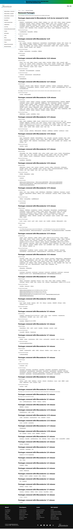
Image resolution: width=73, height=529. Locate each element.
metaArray (66, 240)
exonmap (21, 444)
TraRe (57, 156)
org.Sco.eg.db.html (49, 373)
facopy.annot (27, 286)
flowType (29, 239)
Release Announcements (8, 44)
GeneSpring (22, 438)
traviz (35, 47)
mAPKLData (31, 130)
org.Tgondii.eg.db (57, 373)
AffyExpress (22, 210)
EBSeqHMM (57, 104)
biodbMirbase (29, 121)
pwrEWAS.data (50, 130)
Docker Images (53, 515)
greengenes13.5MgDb (46, 230)
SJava (31, 382)
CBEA (58, 62)
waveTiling (40, 262)
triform (31, 258)
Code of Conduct (8, 518)
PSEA (44, 108)
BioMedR (21, 339)
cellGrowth (43, 261)
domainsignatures (32, 339)
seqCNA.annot (61, 130)
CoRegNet (31, 104)
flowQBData (25, 308)
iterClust (26, 107)
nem (66, 261)
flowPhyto (44, 401)
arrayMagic (31, 475)
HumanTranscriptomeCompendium (53, 101)
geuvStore (21, 386)
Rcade (62, 154)
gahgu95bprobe (22, 372)
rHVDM (31, 282)
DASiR (30, 380)
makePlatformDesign (34, 438)
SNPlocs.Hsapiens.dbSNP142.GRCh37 (41, 183)
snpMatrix (68, 438)
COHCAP (43, 121)
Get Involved (6, 33)
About (23, 10)
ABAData (21, 198)
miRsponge (22, 304)
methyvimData (62, 250)
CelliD (52, 23)
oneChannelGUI (46, 339)
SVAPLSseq (25, 246)
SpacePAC (67, 65)
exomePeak (59, 280)
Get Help (38, 518)
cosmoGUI (25, 422)
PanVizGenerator (48, 193)
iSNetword (44, 475)
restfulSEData (33, 113)
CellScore (49, 44)
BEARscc (54, 62)
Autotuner (28, 167)
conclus (56, 153)
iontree (57, 339)
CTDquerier (22, 261)
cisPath (58, 44)
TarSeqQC (21, 142)
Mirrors (5, 37)
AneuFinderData (27, 51)
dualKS (37, 192)
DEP (20, 42)
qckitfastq (40, 45)
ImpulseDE (35, 240)
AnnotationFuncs (34, 210)
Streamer (66, 42)
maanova (37, 139)
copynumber (55, 137)
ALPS (25, 192)
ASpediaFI (32, 137)
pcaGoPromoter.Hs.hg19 (32, 251)
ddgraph (25, 339)
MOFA (59, 241)
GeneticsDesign (53, 239)
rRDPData (35, 31)
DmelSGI (21, 94)
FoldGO (37, 105)
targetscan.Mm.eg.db (36, 74)
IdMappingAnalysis (59, 258)
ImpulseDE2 (41, 240)
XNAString (39, 47)
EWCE (37, 339)
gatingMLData (22, 160)
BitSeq (30, 153)
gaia (28, 154)
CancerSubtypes (66, 103)
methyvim (42, 241)
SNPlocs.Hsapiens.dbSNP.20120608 (56, 182)
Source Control (22, 515)
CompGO (28, 211)
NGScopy (44, 302)
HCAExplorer (46, 212)
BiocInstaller (27, 315)
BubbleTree (22, 22)
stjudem (67, 130)
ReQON (52, 108)
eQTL (21, 225)
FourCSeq (38, 239)
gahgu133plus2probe (31, 371)
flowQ (21, 302)
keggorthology (31, 454)
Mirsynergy (47, 241)
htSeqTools (34, 302)
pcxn (24, 108)
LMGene (50, 260)
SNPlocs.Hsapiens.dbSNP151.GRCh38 (55, 183)
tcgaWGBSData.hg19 (35, 198)
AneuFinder (49, 62)
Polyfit (53, 214)
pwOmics (27, 103)
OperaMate (41, 328)
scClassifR (64, 193)
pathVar (21, 108)
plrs (67, 243)
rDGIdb (32, 85)
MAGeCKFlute (68, 63)
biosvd (67, 262)
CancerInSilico (22, 101)
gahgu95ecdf (22, 373)
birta (70, 262)
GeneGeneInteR (39, 63)
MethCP (46, 139)
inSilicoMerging (50, 380)
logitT (50, 123)
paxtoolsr (35, 65)
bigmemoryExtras (47, 210)
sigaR (54, 244)
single (70, 87)
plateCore (27, 282)
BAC (27, 153)
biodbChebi (38, 23)
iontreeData (22, 320)
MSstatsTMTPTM (28, 193)
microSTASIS (22, 26)
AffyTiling (21, 380)
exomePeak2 (22, 105)
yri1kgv (65, 221)
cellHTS (25, 380)
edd (20, 433)
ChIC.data (26, 130)
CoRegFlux (33, 211)
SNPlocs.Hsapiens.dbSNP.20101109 (42, 182)
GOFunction (68, 239)
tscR (25, 142)
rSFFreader (60, 302)
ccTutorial (21, 130)
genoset (35, 212)
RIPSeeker (31, 262)
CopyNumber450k (27, 350)
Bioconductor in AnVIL (55, 517)
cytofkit (42, 315)
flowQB (24, 302)
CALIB (38, 261)
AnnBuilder (22, 465)
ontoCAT (35, 328)
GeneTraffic (27, 438)
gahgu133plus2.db (62, 369)
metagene (30, 107)
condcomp (39, 282)
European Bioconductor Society (9, 28)
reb (27, 244)
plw (42, 260)
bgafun (49, 262)
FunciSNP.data (30, 250)
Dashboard (7, 515)
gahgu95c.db (29, 372)
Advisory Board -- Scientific (9, 13)
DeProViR (29, 63)
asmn (21, 401)
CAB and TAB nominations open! (33, 2)
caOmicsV (36, 167)
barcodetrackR (22, 23)
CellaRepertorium (23, 87)
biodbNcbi (35, 44)
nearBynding (42, 26)
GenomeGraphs (27, 280)
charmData (22, 286)
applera (30, 486)
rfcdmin (36, 491)
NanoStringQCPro (60, 139)
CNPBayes (64, 280)
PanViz (28, 65)
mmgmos (26, 486)
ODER (30, 140)
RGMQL (62, 65)
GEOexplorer (35, 25)
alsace (28, 192)
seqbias (25, 126)
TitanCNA (26, 47)
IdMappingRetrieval (67, 258)
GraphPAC (54, 63)
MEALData (27, 332)
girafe (28, 62)
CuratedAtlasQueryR (28, 22)
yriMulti (64, 251)
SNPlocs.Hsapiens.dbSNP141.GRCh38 (26, 183)
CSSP (62, 121)
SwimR (21, 194)
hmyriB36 (48, 221)
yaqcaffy (25, 217)
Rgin (25, 170)
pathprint (50, 243)
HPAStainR (69, 122)
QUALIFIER (22, 258)
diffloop (51, 167)
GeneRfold (24, 433)
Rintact (24, 459)
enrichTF (64, 104)
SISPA (33, 126)
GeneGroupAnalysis (33, 417)
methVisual (37, 241)
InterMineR (62, 105)
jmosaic (55, 380)
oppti (32, 45)
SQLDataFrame (58, 27)
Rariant (24, 244)
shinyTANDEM (49, 244)
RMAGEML (38, 433)
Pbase (46, 280)
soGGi (45, 27)
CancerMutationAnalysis (62, 210)
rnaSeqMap (40, 215)
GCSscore (45, 122)
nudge (34, 316)
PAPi (69, 261)
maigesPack (63, 101)
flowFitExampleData (23, 250)
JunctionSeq (49, 240)
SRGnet (68, 193)
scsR (44, 244)
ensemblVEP (43, 101)
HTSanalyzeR (33, 280)
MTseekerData (22, 268)
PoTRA (55, 154)
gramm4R (68, 192)
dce (25, 63)
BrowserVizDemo (23, 328)
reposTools (22, 491)
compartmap (38, 101)
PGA (60, 243)
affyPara (21, 192)
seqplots (53, 215)
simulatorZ (58, 215)
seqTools (21, 47)
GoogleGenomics (62, 315)
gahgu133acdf (28, 369)
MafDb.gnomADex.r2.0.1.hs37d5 (25, 293)
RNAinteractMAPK (27, 94)
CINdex (54, 44)
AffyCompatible (22, 153)
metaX (59, 380)
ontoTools (29, 433)
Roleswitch (31, 244)
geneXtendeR (28, 25)
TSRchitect (51, 170)
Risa (67, 87)
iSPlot (40, 475)
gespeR (49, 63)
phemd (32, 108)
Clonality (38, 121)
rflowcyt (49, 438)
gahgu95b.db (59, 371)
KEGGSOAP (43, 417)
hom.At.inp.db (22, 272)
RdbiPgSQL (44, 438)
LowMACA (54, 123)
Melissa (54, 25)
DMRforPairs (27, 122)
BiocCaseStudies (54, 210)
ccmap (45, 44)
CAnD (32, 167)
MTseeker (27, 261)
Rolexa (21, 382)
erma (25, 62)
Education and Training (40, 509)
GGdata (46, 250)
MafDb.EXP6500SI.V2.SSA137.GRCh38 (54, 273)
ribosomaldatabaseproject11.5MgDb (58, 230)
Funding (5, 31)
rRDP (63, 42)
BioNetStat (60, 103)
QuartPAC (46, 65)
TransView (30, 47)
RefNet (24, 260)
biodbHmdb (25, 44)
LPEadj (58, 123)
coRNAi (33, 350)
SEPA (35, 282)
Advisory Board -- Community (9, 11)
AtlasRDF (21, 350)
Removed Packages (7, 46)
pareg (32, 65)
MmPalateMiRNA (53, 241)
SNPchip (21, 280)
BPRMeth (47, 23)
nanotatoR (42, 87)
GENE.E (37, 350)
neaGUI (67, 380)
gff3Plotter (22, 486)
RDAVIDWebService (23, 215)
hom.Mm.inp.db (53, 272)
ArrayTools (40, 210)
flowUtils (21, 154)
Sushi (43, 170)
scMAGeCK (26, 156)
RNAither (29, 215)
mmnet (51, 350)
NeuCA (24, 65)
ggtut (26, 365)
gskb (44, 221)
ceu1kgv (25, 221)
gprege (30, 168)
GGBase (58, 239)
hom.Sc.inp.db (66, 272)
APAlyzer (59, 22)
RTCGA (36, 27)
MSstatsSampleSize (31, 125)
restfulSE (32, 103)
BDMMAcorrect (44, 103)
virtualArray (27, 406)
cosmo (21, 422)
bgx (70, 42)
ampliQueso (22, 315)
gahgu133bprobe (55, 369)
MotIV (21, 243)
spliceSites (49, 302)
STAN (70, 140)
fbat (32, 449)
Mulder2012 (56, 250)
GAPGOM (21, 139)
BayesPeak (45, 262)
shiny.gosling (40, 27)
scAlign (21, 156)
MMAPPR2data (22, 113)
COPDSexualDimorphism (27, 401)
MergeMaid (59, 262)
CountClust (47, 167)
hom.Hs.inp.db (47, 272)
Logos (5, 35)
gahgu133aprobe (35, 369)
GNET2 (39, 25)
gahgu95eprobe (28, 373)
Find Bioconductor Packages (56, 511)
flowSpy (24, 239)
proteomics (22, 178)
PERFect (28, 108)
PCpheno (49, 214)
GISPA (54, 122)
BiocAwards (6, 20)
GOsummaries (58, 122)
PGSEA (64, 243)
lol (52, 262)
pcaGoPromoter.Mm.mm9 (41, 251)
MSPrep (37, 26)
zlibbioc (44, 62)
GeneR (33, 433)
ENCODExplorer (42, 192)
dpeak (52, 104)
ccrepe (55, 23)
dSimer (50, 280)
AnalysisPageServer (30, 260)
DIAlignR (33, 63)
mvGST (31, 328)
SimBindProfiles (64, 108)
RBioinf (31, 62)
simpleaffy (61, 244)
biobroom (33, 23)
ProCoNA (28, 302)
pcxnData (28, 113)
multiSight (38, 125)
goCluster (41, 491)
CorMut (44, 237)
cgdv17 (33, 221)
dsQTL (37, 221)
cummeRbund (60, 23)
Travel (45, 126)
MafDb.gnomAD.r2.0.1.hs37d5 (25, 294)
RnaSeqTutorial (33, 332)
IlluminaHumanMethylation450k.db (26, 343)
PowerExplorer (51, 264)
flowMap (33, 105)
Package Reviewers (7, 39)
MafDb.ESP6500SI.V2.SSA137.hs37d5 (39, 273)
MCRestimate (61, 261)
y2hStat (51, 491)
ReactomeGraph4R (47, 45)
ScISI (36, 170)
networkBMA (35, 168)
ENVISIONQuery (49, 192)
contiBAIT (26, 104)
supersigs (64, 27)
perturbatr (44, 168)
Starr (21, 246)
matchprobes (22, 449)
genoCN (45, 63)
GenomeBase (46, 491)
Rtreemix (35, 62)
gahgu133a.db (22, 369)
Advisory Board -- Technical (9, 15)
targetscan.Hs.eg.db (28, 74)
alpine (21, 137)
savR (61, 140)
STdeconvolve (26, 66)
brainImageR (22, 282)
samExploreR (48, 215)
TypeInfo (40, 66)
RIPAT (56, 108)
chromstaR (62, 62)
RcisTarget (66, 26)
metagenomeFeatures (24, 214)
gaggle (41, 122)
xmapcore (48, 417)
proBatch (48, 140)
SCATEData (56, 130)
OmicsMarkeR (45, 243)
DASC (28, 328)
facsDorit (40, 221)
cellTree (43, 153)
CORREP (35, 104)
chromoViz (36, 475)
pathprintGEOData (23, 251)
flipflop (54, 280)
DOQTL (64, 302)
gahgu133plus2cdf (23, 371)
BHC (49, 103)
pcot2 (45, 214)
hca (47, 25)
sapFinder (40, 244)
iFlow (39, 417)
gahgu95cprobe (41, 372)
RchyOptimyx (61, 214)
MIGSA (50, 139)
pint (27, 262)
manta (21, 260)
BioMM (34, 121)
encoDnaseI (22, 365)
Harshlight (62, 44)
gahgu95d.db (48, 372)
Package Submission (23, 511)
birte (43, 282)
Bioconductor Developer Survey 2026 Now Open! (37, 1)
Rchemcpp (39, 280)
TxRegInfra (30, 246)
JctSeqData (53, 221)
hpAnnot (21, 35)
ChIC (45, 137)
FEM (26, 264)
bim (20, 481)
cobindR (46, 260)
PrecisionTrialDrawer (42, 140)
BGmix (21, 121)
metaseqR (21, 241)
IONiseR (40, 22)
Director (21, 62)
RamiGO (45, 316)
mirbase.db (22, 74)
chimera (61, 237)
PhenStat (36, 45)
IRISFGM (21, 107)
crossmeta (21, 63)
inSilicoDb (44, 380)
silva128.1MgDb (68, 230)
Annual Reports (7, 17)
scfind (36, 260)
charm (43, 280)
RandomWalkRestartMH (61, 87)
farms (27, 105)
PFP (51, 125)
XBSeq (21, 217)
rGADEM (53, 45)
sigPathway (65, 140)
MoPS (47, 264)
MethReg (64, 25)
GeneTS (26, 475)
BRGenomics (66, 85)
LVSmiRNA (56, 261)
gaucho (49, 315)
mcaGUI (61, 240)
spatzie (53, 27)
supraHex (31, 66)
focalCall (33, 239)
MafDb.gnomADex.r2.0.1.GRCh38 (25, 290)
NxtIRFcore (26, 140)
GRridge (64, 122)
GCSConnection (57, 167)
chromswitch (49, 137)
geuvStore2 (41, 250)
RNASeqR (65, 154)
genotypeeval (32, 139)
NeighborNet (61, 107)
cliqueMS (21, 104)
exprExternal (27, 491)
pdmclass (55, 350)
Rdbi (40, 438)
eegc (61, 104)
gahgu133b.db (41, 369)
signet (57, 244)
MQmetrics (37, 87)
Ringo (65, 125)
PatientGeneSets (23, 428)
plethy (54, 125)
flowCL (25, 154)
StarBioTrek (38, 110)
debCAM (65, 23)
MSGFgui (39, 193)
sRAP (54, 260)
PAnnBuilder (46, 328)
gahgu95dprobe (60, 372)
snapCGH (37, 126)
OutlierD (41, 214)
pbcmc (38, 316)
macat (62, 123)
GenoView (39, 380)
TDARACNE (43, 156)
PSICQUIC (66, 168)
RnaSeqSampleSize (54, 282)
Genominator (52, 258)
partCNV (61, 26)
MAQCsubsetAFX (60, 221)
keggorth (21, 454)
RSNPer (26, 465)
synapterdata (38, 70)
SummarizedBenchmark (24, 88)
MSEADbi (36, 214)
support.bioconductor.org (13, 524)
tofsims (46, 170)
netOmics (47, 87)
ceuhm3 (29, 221)
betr (20, 361)
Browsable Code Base (23, 517)
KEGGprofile (22, 193)
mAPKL (66, 123)
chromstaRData (34, 51)
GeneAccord (27, 139)
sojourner (30, 156)
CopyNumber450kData (24, 354)
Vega (56, 264)
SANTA (36, 262)
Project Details (7, 517)
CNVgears (32, 101)
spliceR (55, 328)
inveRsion (35, 154)
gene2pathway (31, 422)
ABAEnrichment (22, 167)
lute (24, 45)
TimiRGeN (48, 110)
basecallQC (28, 23)
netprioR (47, 26)
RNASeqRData (28, 160)
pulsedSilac (57, 140)
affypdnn (42, 258)
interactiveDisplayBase (52, 42)
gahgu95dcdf (54, 372)
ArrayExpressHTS (26, 137)
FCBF (30, 105)
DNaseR (34, 401)
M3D (55, 262)
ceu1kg (21, 221)
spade (39, 382)
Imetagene (59, 212)
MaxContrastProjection (36, 264)
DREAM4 (21, 174)
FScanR (42, 105)
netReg (37, 243)
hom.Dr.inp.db (41, 272)
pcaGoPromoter (22, 262)
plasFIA (26, 146)
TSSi (41, 302)
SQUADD (32, 110)
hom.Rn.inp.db (60, 272)
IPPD (63, 262)
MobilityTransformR (47, 107)
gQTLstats (27, 240)
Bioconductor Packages (55, 518)
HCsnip (41, 339)
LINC (54, 240)
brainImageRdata (27, 198)
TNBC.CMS (53, 110)
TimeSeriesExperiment (50, 156)
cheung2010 (22, 332)
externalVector (26, 417)
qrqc (62, 125)
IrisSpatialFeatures (23, 316)
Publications (38, 515)
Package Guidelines (22, 509)
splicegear (47, 258)
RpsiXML (32, 170)
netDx (21, 65)
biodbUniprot (40, 44)
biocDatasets (26, 444)
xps (34, 246)
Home (19, 10)
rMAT (38, 302)
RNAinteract (37, 85)
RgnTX (26, 27)
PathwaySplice (56, 243)
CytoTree (60, 153)
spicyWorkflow (22, 55)
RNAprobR (34, 215)
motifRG (26, 258)
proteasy (40, 108)
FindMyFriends (56, 192)
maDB (29, 412)
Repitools (59, 42)
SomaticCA (35, 382)
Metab (25, 125)
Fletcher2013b (30, 31)
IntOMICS (67, 105)
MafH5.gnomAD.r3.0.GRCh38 (36, 230)
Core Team (6, 26)
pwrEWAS (58, 125)
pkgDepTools (35, 140)
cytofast (42, 211)
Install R (52, 509)
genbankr (49, 122)
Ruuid (57, 438)
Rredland (53, 438)
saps (59, 350)
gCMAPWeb (63, 260)
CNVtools (40, 237)
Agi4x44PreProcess (23, 412)
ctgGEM (47, 153)
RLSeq (59, 108)
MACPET (50, 154)
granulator (44, 25)
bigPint (24, 121)
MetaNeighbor (59, 25)
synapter (40, 62)
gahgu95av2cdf (45, 371)
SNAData (32, 491)
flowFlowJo (39, 401)
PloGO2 (36, 108)
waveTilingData (59, 251)
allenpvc (32, 286)
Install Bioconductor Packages (56, 512)
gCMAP (58, 260)
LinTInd (21, 45)
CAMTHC (60, 282)
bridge (40, 153)
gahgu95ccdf (35, 372)
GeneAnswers (62, 192)
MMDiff (63, 380)
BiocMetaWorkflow (23, 78)
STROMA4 (43, 110)
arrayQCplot (24, 481)
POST (57, 214)
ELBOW (65, 211)
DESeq (48, 237)
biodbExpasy (48, 85)
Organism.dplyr (56, 26)
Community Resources (40, 517)
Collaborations (6, 24)
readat (31, 261)
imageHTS (21, 123)
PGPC (21, 308)
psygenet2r (27, 85)
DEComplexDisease (66, 153)
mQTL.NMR (30, 316)
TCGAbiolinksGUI (37, 156)
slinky (43, 193)
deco (65, 121)
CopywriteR (61, 137)
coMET (66, 62)
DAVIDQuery (34, 380)
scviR (52, 22)
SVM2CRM (54, 302)
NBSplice (66, 139)
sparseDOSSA (22, 110)
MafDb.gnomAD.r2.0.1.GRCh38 (25, 291)
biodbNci (30, 44)
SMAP (70, 108)
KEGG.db (21, 273)
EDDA (58, 211)
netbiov (42, 125)
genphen (26, 168)
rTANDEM (36, 244)
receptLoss (22, 27)
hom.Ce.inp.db (28, 272)
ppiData (32, 174)
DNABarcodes (47, 104)
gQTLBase (22, 240)
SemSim (21, 470)
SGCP (55, 22)
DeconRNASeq (22, 25)
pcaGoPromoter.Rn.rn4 (51, 251)
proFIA (52, 140)
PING (43, 65)
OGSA (40, 243)
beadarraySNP (37, 103)
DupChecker (22, 264)
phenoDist (51, 328)
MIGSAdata (44, 130)
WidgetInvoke (26, 470)
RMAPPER (21, 406)
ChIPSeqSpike (22, 211)
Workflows (38, 514)
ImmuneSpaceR (56, 105)
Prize (21, 244)
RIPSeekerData (29, 268)
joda (45, 240)
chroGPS (47, 261)
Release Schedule (22, 512)
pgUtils (33, 412)
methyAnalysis (31, 214)
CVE (34, 258)
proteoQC (37, 258)
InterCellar (35, 22)
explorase (66, 237)
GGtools (63, 239)
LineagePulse (45, 123)
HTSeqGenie (59, 63)
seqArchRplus (66, 45)
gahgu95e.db (67, 372)
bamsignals (69, 22)
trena (48, 126)
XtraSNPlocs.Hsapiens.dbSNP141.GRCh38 (27, 184)
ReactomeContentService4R (55, 65)
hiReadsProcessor (36, 42)
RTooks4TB (43, 433)
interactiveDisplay (44, 42)
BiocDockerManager (39, 137)
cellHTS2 (28, 101)
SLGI (39, 170)
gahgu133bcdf (48, 369)
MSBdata (26, 320)
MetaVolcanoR (36, 107)
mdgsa (63, 212)
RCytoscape (62, 339)
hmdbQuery (45, 22)
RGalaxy (59, 193)
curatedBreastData (23, 31)
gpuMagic (24, 42)
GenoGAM (21, 168)
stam (21, 459)
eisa (61, 211)
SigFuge (49, 27)
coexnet (51, 153)
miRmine (41, 107)
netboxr (21, 140)
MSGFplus (34, 193)
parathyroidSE (22, 70)
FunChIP (46, 105)
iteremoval (46, 154)
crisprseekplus (41, 104)
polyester (53, 87)
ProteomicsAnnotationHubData (57, 168)
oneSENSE (66, 107)
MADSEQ (28, 45)
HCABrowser (40, 212)
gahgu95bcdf (65, 371)
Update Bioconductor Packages (56, 514)
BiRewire (43, 23)
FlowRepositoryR (29, 212)
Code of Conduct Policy (8, 22)
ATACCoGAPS (42, 85)
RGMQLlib (40, 51)
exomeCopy (33, 122)
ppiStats (49, 168)
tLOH (68, 27)
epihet (69, 137)
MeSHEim (47, 350)
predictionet (55, 193)
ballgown (63, 22)
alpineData (22, 146)
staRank (21, 66)
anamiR (35, 261)
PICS (39, 65)
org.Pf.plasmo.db (23, 202)
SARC (57, 45)
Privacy (5, 42)
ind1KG (26, 386)
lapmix (66, 44)
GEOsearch (42, 350)
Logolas (57, 240)
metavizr (42, 139)
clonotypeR (42, 167)
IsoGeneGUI (41, 154)
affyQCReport (27, 210)
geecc (29, 264)
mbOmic (21, 125)
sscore (42, 126)
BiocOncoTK (22, 85)
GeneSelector (54, 315)
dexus (50, 211)
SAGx (44, 215)
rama (58, 154)
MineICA (27, 26)
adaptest (21, 237)
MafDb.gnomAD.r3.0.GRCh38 (25, 230)
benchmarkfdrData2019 (30, 70)
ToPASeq (66, 215)
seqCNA (29, 126)
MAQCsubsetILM (38, 130)
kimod (40, 260)
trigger (36, 66)
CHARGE (35, 237)
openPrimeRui (22, 103)
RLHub (38, 113)
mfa (68, 25)
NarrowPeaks (25, 243)
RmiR (28, 170)
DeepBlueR (22, 122)
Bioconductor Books (40, 511)
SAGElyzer (21, 475)
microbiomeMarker (30, 87)
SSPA (62, 215)
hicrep (31, 240)
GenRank (47, 239)
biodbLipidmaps (54, 103)
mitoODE (42, 264)
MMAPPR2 (68, 101)
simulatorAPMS (62, 438)
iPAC (63, 63)
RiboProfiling (31, 27)
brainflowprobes (60, 85)
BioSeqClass (30, 237)
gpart (31, 154)
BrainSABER (35, 153)
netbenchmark (31, 243)
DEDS (52, 261)
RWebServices (26, 382)
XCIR (63, 156)
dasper (65, 137)
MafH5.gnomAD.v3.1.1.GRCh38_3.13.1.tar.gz (27, 182)
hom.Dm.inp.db (34, 272)
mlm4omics (47, 282)
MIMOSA (54, 139)
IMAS (51, 25)
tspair (60, 156)
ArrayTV (25, 237)
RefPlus (48, 108)
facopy (46, 315)
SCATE (69, 125)
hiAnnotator (29, 42)
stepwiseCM (53, 339)
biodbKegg (54, 85)
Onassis (40, 168)
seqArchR (61, 45)
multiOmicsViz (54, 107)
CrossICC (38, 211)
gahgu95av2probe (53, 371)
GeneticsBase (28, 449)
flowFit (21, 239)
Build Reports (21, 518)
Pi (50, 87)
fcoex (37, 122)
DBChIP (46, 211)
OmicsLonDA (47, 125)
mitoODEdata (50, 250)
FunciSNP (43, 239)
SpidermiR (28, 110)
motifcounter (32, 26)
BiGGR (21, 44)
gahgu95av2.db (39, 371)
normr (51, 26)
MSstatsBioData (27, 174)
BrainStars (32, 192)
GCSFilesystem (64, 167)
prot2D (41, 316)
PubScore (21, 170)
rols (49, 22)
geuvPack (36, 250)
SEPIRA (21, 126)
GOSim (50, 105)
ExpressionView (22, 212)
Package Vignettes (39, 512)
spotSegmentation (68, 244)
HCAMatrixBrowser (52, 212)
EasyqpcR (54, 211)
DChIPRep (68, 260)
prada (70, 243)
